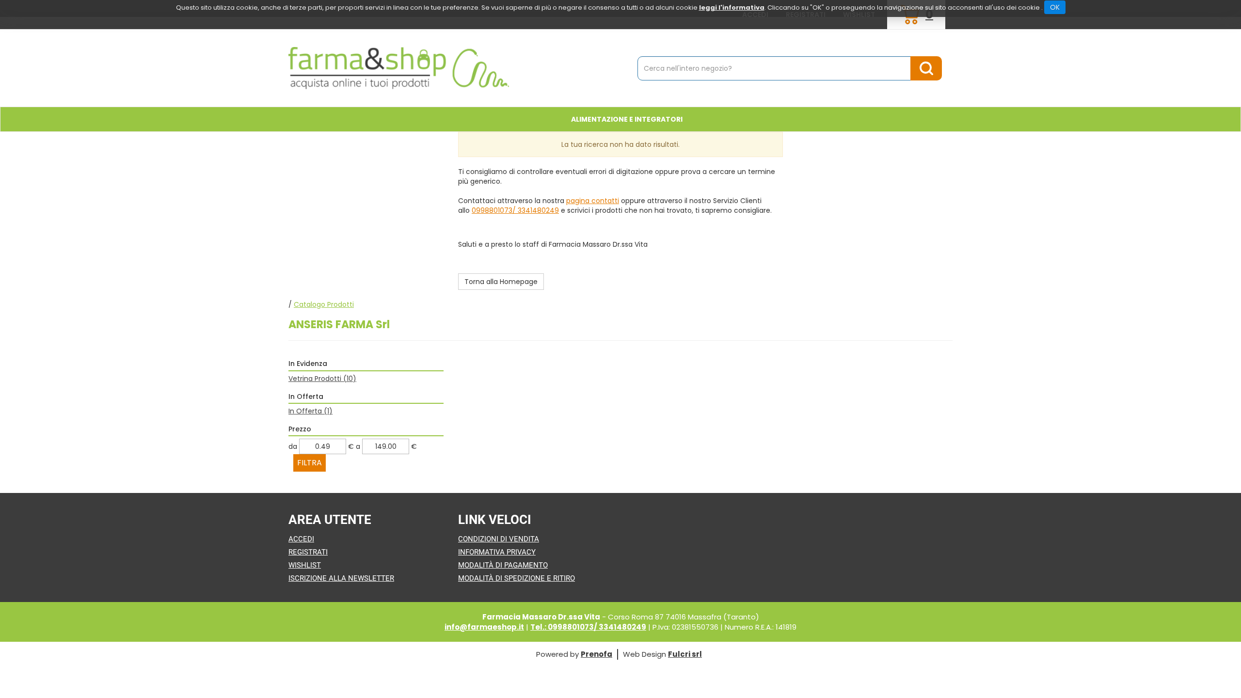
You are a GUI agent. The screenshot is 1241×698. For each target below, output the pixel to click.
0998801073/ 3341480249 (515, 210)
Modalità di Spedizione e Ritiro (516, 578)
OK (1055, 7)
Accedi (301, 539)
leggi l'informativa (731, 7)
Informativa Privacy (497, 552)
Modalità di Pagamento (503, 565)
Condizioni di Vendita (498, 539)
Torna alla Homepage (501, 281)
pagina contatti (592, 201)
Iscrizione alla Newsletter (341, 578)
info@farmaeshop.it (484, 627)
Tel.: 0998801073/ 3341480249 (588, 627)
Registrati (308, 552)
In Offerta (310, 411)
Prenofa (596, 654)
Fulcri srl (685, 654)
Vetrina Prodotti (322, 378)
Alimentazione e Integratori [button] (627, 119)
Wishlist (304, 565)
